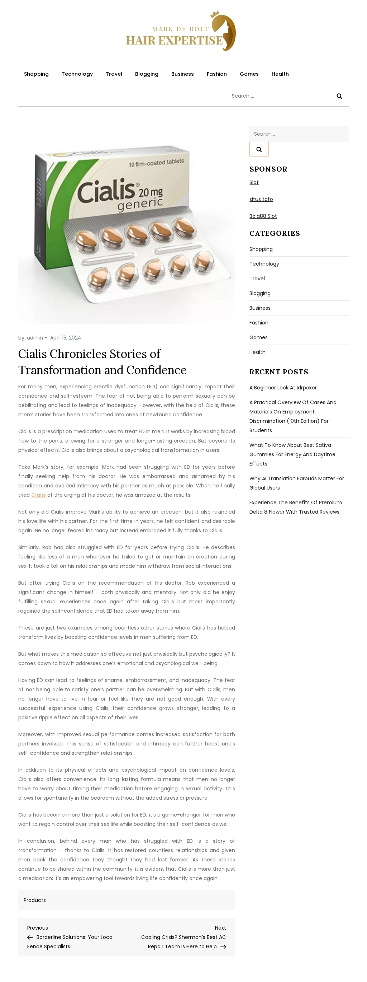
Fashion (217, 74)
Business (182, 74)
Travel (114, 74)
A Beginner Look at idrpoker (283, 387)
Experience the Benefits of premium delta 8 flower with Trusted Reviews (295, 507)
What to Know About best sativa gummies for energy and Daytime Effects (292, 454)
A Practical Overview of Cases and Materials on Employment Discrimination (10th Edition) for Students (293, 416)
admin (35, 337)
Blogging (146, 74)
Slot (254, 182)
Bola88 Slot (263, 216)
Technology (77, 74)
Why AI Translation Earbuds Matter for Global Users (296, 483)
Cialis (38, 495)
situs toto (261, 199)
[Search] (339, 96)
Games (249, 74)
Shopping (36, 74)
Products (35, 900)
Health (280, 74)
